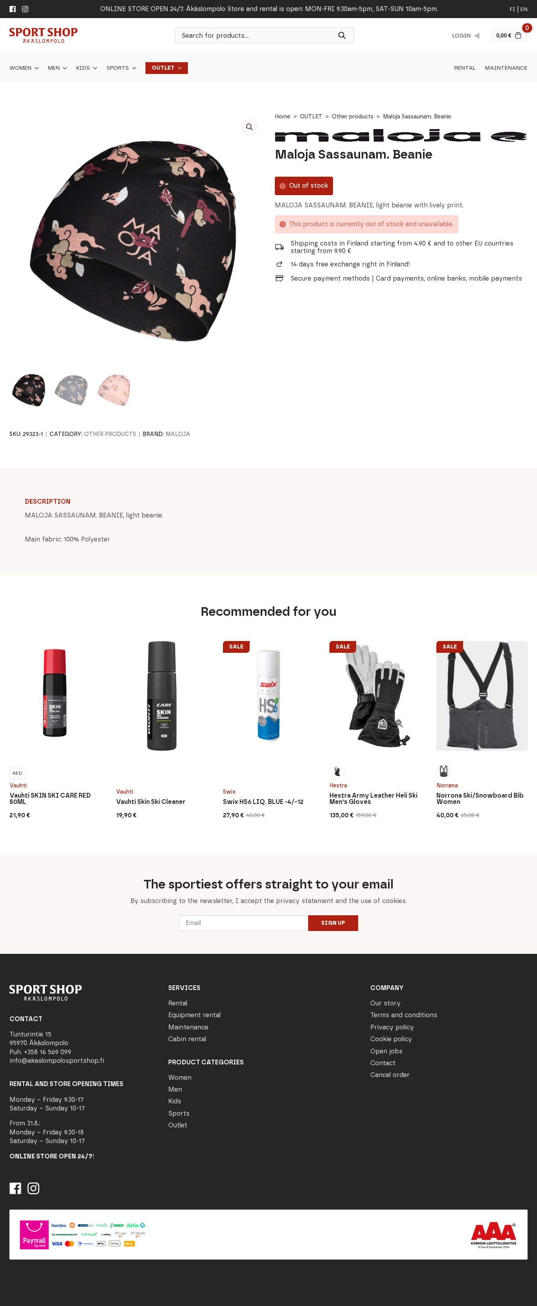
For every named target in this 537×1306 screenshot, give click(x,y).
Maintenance (506, 68)
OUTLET (311, 116)
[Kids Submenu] (93, 68)
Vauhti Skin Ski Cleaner (151, 802)
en (524, 9)
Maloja (178, 434)
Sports (118, 68)
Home (283, 116)
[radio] (17, 773)
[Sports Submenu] (132, 68)
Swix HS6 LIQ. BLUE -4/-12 (263, 802)
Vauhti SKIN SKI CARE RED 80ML (50, 798)
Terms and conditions (403, 1015)
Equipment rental (194, 1015)
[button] (249, 127)
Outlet (163, 68)
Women (20, 68)
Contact (382, 1063)
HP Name (8, 861)
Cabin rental (187, 1039)
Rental (465, 68)
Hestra (338, 785)
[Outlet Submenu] (178, 68)
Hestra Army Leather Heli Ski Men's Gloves (373, 798)
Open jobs (386, 1051)
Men (54, 68)
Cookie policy (391, 1039)
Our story (385, 1003)
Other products (352, 116)
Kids (83, 68)
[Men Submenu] (63, 68)
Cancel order (390, 1075)
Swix (229, 792)
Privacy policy (392, 1027)
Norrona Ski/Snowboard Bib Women (480, 798)
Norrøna (447, 785)
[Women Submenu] (35, 68)
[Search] (342, 35)
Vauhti (18, 785)
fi (512, 9)
